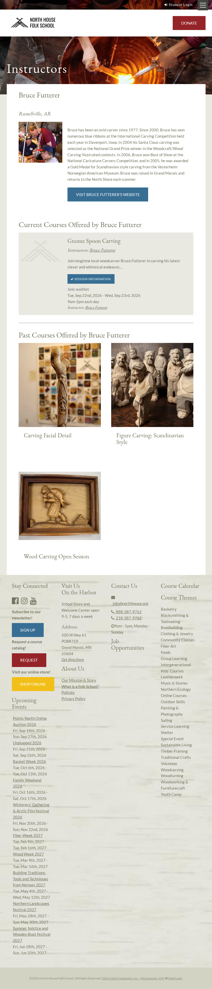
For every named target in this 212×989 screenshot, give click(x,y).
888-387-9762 (128, 611)
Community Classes (177, 640)
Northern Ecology (176, 689)
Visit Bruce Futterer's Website (108, 194)
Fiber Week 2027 (28, 835)
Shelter (167, 732)
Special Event (172, 738)
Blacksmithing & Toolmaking (175, 618)
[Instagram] (24, 600)
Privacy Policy (74, 698)
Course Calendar (180, 586)
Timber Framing (174, 751)
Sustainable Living (176, 745)
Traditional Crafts (176, 757)
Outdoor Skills (173, 701)
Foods (166, 652)
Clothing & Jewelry (177, 633)
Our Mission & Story (79, 680)
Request (29, 660)
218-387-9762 (128, 618)
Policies (68, 692)
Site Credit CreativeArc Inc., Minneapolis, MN (133, 978)
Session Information (92, 279)
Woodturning (172, 775)
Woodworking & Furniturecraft (174, 785)
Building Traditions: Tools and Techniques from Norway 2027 (30, 878)
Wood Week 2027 (28, 854)
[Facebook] (15, 600)
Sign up (27, 630)
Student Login (181, 5)
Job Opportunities (127, 644)
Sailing (166, 720)
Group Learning (174, 658)
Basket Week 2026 (29, 761)
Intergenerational (176, 664)
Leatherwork (172, 677)
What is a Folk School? (80, 686)
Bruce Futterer (102, 250)
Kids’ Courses (172, 671)
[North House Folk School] (33, 23)
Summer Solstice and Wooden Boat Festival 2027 (31, 934)
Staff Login (175, 978)
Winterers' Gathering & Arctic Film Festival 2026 (31, 810)
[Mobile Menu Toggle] (203, 5)
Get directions (73, 659)
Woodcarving (172, 769)
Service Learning (175, 726)
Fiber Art (168, 646)
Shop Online (33, 684)
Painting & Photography (172, 711)
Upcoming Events (24, 703)
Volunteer (169, 763)
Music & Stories (174, 683)
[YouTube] (33, 600)
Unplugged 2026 (27, 742)
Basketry (169, 609)
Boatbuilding (172, 627)
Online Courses (174, 695)
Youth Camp (171, 794)
